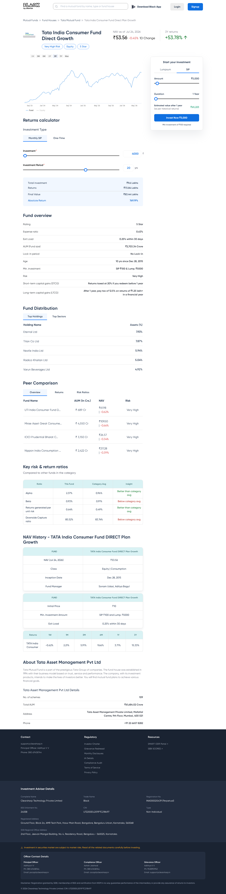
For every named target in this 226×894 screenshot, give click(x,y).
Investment (29, 150)
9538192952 (152, 869)
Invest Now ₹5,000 (176, 117)
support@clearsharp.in (31, 743)
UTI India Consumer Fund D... (43, 409)
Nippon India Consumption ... (43, 450)
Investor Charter (92, 744)
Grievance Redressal (94, 748)
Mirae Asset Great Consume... (43, 423)
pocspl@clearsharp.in (39, 872)
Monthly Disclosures (93, 753)
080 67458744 (33, 869)
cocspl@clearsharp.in (99, 872)
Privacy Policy (90, 772)
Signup (195, 6)
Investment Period (33, 165)
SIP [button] (188, 69)
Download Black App (149, 6)
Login (177, 6)
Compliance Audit (93, 763)
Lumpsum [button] (165, 69)
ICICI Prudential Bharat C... (41, 437)
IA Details (88, 758)
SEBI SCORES (155, 748)
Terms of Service (92, 767)
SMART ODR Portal (158, 744)
